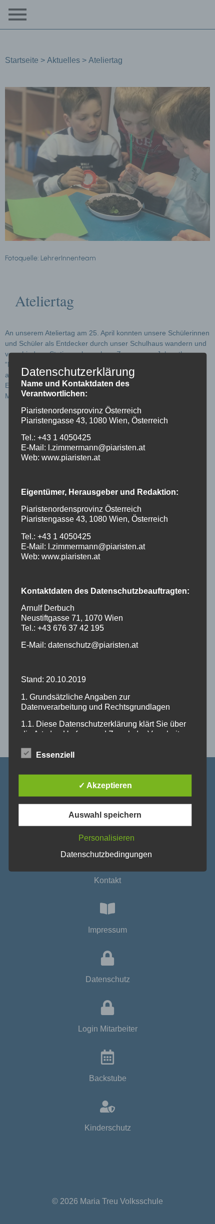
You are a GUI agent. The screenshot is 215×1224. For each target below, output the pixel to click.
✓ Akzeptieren (105, 785)
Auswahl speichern (105, 815)
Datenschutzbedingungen (106, 854)
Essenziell (55, 755)
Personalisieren (106, 838)
